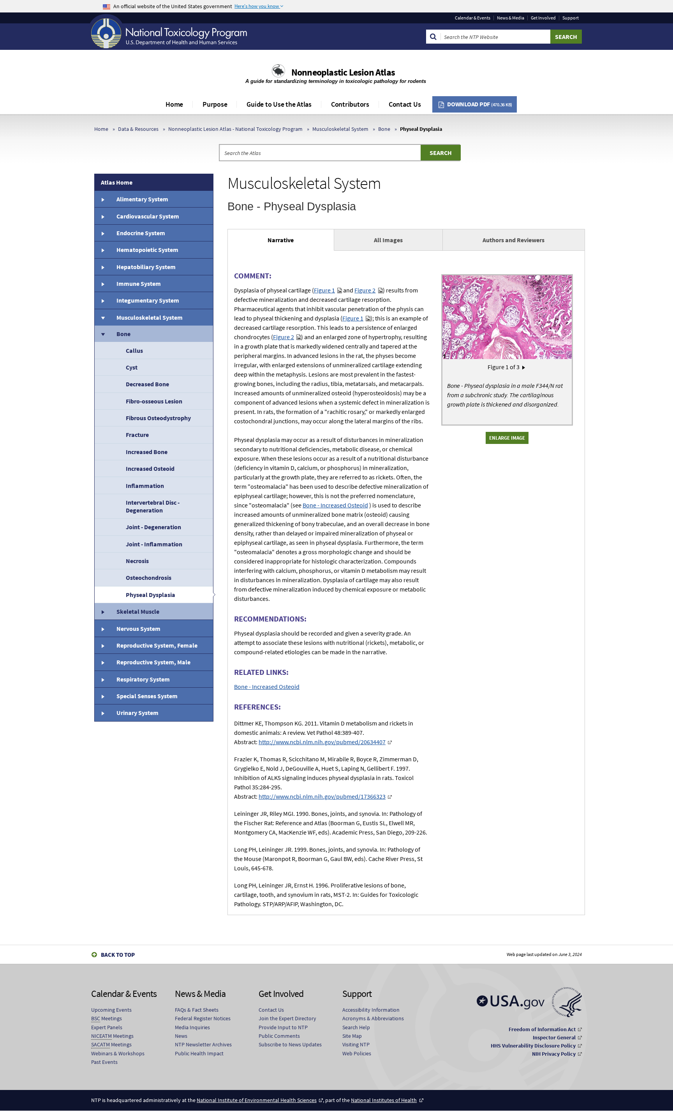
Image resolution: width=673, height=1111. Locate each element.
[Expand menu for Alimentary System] (102, 199)
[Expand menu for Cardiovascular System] (102, 216)
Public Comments (279, 1035)
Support (570, 18)
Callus (134, 350)
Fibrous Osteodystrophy (158, 418)
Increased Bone (146, 452)
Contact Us (405, 104)
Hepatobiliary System (146, 267)
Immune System (138, 283)
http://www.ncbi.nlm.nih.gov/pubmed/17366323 (322, 796)
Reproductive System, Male (153, 662)
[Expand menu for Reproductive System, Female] (102, 645)
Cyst (131, 367)
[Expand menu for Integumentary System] (102, 300)
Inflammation (145, 485)
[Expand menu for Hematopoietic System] (102, 249)
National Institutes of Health (384, 1100)
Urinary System (137, 713)
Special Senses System (147, 696)
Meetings (106, 1018)
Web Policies (356, 1053)
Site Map (352, 1035)
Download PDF (479, 104)
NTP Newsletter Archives (203, 1044)
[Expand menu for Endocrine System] (102, 233)
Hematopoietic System (147, 250)
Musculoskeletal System (340, 128)
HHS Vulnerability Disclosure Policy (533, 1045)
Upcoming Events (111, 1009)
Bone (384, 128)
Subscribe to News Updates (290, 1044)
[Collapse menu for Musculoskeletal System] (102, 317)
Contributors (350, 104)
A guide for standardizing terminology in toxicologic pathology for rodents (336, 81)
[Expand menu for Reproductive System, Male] (102, 662)
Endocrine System (140, 233)
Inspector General (554, 1037)
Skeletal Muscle (137, 611)
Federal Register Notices (203, 1018)
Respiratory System (143, 679)
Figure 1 (324, 290)
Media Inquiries (192, 1027)
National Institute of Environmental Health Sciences (257, 1100)
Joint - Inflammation (154, 544)
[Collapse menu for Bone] (102, 334)
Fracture (137, 434)
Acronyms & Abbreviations (373, 1018)
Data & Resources (138, 128)
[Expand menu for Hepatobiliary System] (102, 267)
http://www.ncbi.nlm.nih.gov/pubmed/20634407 (322, 742)
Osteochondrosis (148, 577)
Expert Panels (106, 1027)
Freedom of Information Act (542, 1029)
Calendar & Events (472, 18)
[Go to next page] (523, 367)
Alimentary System (142, 199)
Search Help (356, 1027)
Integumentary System (147, 300)
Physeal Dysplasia (150, 595)
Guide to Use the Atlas (279, 104)
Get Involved (543, 18)
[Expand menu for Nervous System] (102, 628)
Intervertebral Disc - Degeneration (153, 506)
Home (174, 104)
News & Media (510, 18)
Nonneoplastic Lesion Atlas (343, 72)
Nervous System (138, 628)
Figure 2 (364, 290)
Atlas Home (116, 182)
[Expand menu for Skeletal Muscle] (102, 611)
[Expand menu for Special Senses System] (102, 696)
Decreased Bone (147, 384)
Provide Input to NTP (283, 1027)
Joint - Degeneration (153, 527)
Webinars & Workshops (117, 1053)
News (181, 1035)
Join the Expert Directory (287, 1018)
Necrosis (137, 561)
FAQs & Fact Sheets (196, 1009)
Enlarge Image (507, 438)
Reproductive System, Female (156, 645)
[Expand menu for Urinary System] (102, 712)
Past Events (104, 1061)
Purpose (215, 104)
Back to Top (118, 954)
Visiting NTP (356, 1044)
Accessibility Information (371, 1009)
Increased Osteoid (150, 468)
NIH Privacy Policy (554, 1053)
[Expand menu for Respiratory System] (102, 679)
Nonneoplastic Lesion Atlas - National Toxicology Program (235, 128)
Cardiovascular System (147, 216)
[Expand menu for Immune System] (102, 283)
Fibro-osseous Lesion (154, 401)
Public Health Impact (199, 1053)
